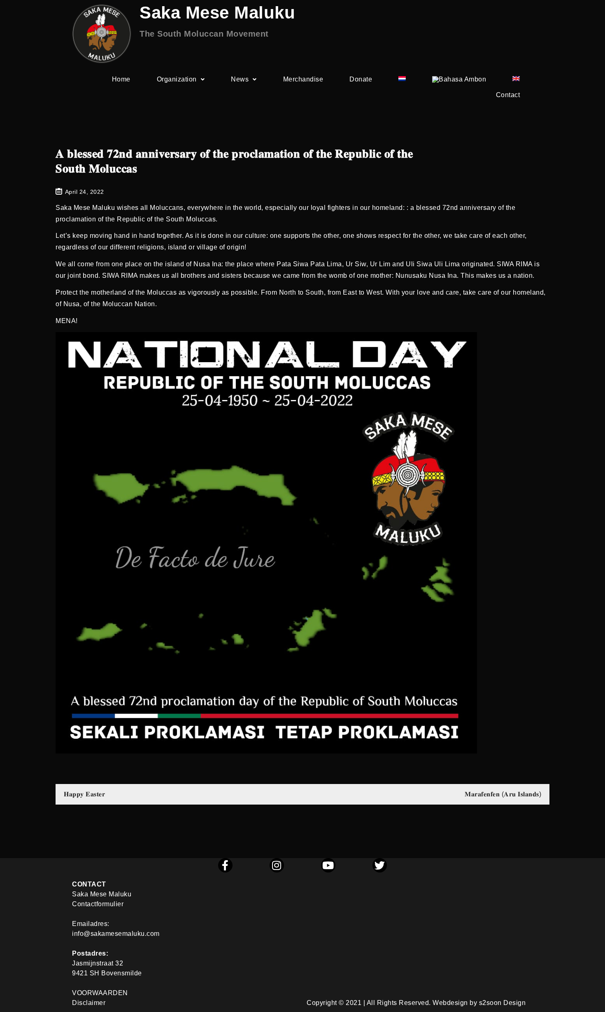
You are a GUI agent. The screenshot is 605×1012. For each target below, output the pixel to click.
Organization (177, 79)
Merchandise (303, 79)
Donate (360, 79)
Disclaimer (88, 1002)
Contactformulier (97, 903)
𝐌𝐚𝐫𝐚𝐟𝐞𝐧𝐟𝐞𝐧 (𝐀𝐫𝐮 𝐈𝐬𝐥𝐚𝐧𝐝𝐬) (503, 794)
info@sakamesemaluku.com (116, 933)
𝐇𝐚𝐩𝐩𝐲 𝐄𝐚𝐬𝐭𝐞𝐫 (84, 794)
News (240, 79)
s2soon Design (502, 1002)
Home (121, 79)
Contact (508, 94)
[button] (181, 79)
